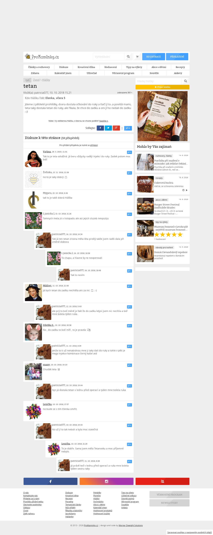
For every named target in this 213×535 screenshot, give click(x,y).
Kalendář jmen (100, 507)
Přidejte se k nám (31, 498)
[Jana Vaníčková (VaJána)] (33, 158)
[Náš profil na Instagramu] (106, 481)
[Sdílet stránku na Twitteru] (108, 128)
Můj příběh (70, 507)
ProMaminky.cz (91, 525)
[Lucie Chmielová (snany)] (33, 371)
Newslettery (169, 502)
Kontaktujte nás (30, 495)
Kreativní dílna (72, 495)
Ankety (124, 507)
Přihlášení (177, 56)
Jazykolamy (70, 513)
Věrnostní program (130, 501)
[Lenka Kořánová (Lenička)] (33, 411)
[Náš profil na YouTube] (162, 481)
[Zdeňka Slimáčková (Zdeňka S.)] (33, 332)
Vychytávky (98, 501)
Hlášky (46, 80)
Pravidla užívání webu (33, 501)
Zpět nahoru (29, 513)
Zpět (27, 80)
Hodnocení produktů (102, 510)
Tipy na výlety (127, 492)
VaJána (47, 151)
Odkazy (26, 507)
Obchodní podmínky (32, 504)
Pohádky (97, 492)
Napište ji (103, 120)
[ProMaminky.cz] (43, 57)
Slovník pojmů (127, 498)
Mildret (47, 285)
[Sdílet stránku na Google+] (116, 128)
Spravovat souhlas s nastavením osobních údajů (189, 532)
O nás (26, 492)
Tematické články (73, 504)
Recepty (69, 498)
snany (46, 364)
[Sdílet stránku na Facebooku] (100, 128)
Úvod (36, 80)
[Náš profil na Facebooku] (50, 481)
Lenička (47, 404)
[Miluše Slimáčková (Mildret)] (33, 292)
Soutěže (125, 504)
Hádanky (69, 516)
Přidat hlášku (163, 87)
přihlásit (94, 145)
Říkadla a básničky (73, 510)
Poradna (69, 501)
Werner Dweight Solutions (131, 525)
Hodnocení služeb (101, 513)
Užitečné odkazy (128, 495)
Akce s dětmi (99, 504)
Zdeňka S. (48, 325)
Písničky (97, 495)
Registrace (153, 56)
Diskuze (69, 492)
